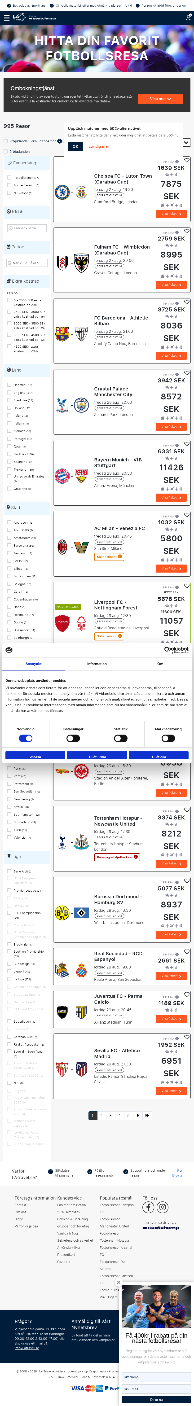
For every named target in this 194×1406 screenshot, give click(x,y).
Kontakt (20, 1205)
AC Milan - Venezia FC (119, 528)
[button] (6, 18)
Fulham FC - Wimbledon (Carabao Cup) (122, 249)
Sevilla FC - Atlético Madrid (117, 1053)
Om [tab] (160, 664)
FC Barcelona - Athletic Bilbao (121, 320)
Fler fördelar (177, 1173)
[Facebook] (148, 1207)
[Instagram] (162, 1207)
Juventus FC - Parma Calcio (118, 999)
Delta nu (156, 1400)
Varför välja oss (26, 1226)
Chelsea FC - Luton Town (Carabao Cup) (123, 178)
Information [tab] (97, 664)
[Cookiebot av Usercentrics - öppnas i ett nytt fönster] (168, 650)
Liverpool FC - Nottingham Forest (115, 604)
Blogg (19, 1219)
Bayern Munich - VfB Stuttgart (118, 462)
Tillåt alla (158, 757)
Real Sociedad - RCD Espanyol (118, 956)
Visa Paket (169, 213)
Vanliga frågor (67, 1233)
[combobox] (28, 228)
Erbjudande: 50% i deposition (33, 141)
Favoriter (64, 1262)
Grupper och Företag (73, 1226)
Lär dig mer (98, 146)
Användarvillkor (68, 1248)
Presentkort (66, 1255)
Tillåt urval (97, 757)
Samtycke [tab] (34, 664)
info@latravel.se (27, 1348)
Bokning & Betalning (72, 1219)
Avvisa (35, 757)
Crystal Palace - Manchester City (113, 391)
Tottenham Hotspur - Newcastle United (118, 821)
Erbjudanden (19, 152)
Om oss (20, 1212)
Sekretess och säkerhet (75, 1241)
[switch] (73, 738)
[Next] (138, 1115)
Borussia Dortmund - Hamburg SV (118, 899)
